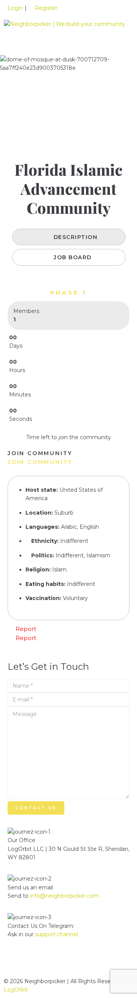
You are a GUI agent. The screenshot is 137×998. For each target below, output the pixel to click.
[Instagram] (78, 961)
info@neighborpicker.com (64, 895)
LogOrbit (16, 989)
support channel (56, 934)
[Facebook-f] (58, 961)
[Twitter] (37, 961)
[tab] (69, 237)
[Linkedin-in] (17, 961)
